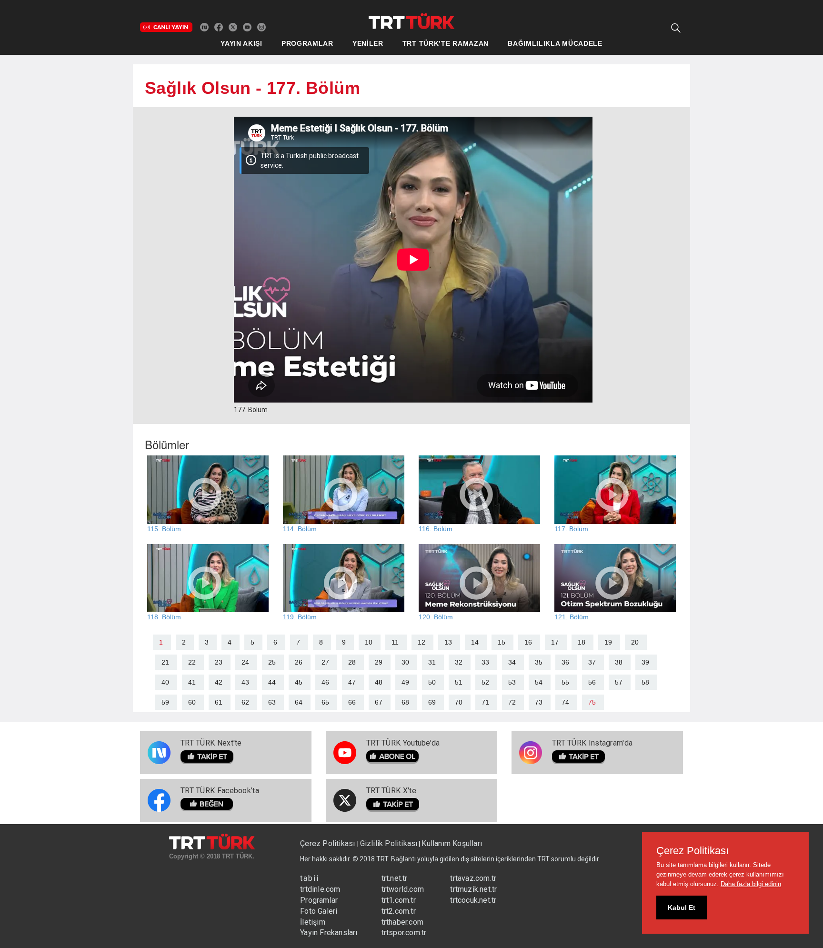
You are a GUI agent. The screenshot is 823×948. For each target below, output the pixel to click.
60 (192, 702)
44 (272, 682)
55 (565, 682)
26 (298, 662)
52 (485, 682)
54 (538, 682)
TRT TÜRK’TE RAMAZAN (445, 43)
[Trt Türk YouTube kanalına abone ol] (247, 26)
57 (618, 682)
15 (501, 642)
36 (565, 662)
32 (458, 662)
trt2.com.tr (398, 911)
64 (298, 702)
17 (555, 642)
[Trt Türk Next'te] (204, 26)
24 (245, 662)
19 (608, 642)
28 (352, 662)
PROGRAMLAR (307, 43)
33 (485, 662)
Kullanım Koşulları (452, 843)
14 (475, 642)
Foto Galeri (318, 911)
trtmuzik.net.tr (473, 889)
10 (368, 642)
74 (565, 702)
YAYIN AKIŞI (241, 43)
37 (592, 662)
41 (192, 682)
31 (432, 662)
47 (352, 682)
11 (395, 642)
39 (645, 662)
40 (165, 682)
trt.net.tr (394, 878)
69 (432, 702)
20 (635, 642)
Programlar (319, 900)
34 (512, 662)
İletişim (312, 922)
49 (405, 682)
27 (325, 662)
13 (448, 642)
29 (378, 662)
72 (512, 702)
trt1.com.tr (398, 900)
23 (218, 662)
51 (458, 682)
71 (485, 702)
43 (245, 682)
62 (245, 702)
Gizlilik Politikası (389, 843)
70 (458, 702)
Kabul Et (681, 907)
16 (528, 642)
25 (272, 662)
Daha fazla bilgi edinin (751, 883)
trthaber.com (402, 922)
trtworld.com (402, 889)
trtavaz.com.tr (473, 878)
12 (421, 642)
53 (512, 682)
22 (192, 662)
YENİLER (367, 43)
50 (432, 682)
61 (218, 702)
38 (618, 662)
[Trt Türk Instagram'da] (261, 26)
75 (592, 702)
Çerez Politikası (328, 843)
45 (298, 682)
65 (325, 702)
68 (405, 702)
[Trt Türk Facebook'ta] (218, 26)
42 (218, 682)
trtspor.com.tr (404, 932)
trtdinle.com (320, 889)
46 (325, 682)
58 (645, 682)
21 (165, 662)
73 (538, 702)
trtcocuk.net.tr (473, 900)
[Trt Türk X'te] (233, 26)
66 (352, 702)
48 (378, 682)
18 (581, 642)
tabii (309, 878)
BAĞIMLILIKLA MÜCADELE (555, 43)
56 (592, 682)
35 (538, 662)
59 (165, 702)
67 (378, 702)
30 (405, 662)
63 (272, 702)
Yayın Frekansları (328, 932)
